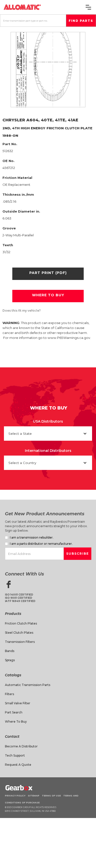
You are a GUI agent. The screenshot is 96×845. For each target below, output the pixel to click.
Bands (9, 651)
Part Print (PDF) (48, 273)
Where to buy (48, 295)
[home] (22, 7)
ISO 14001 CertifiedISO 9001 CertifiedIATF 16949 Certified (20, 598)
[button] (88, 7)
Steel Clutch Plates (19, 632)
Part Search (13, 712)
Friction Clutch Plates (21, 623)
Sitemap (33, 795)
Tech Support (15, 755)
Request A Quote (18, 764)
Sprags (10, 660)
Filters (9, 694)
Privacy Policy (15, 795)
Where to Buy (16, 721)
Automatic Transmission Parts (27, 685)
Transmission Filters (20, 642)
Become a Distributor (21, 746)
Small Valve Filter (17, 703)
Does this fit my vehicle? (21, 310)
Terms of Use (51, 795)
